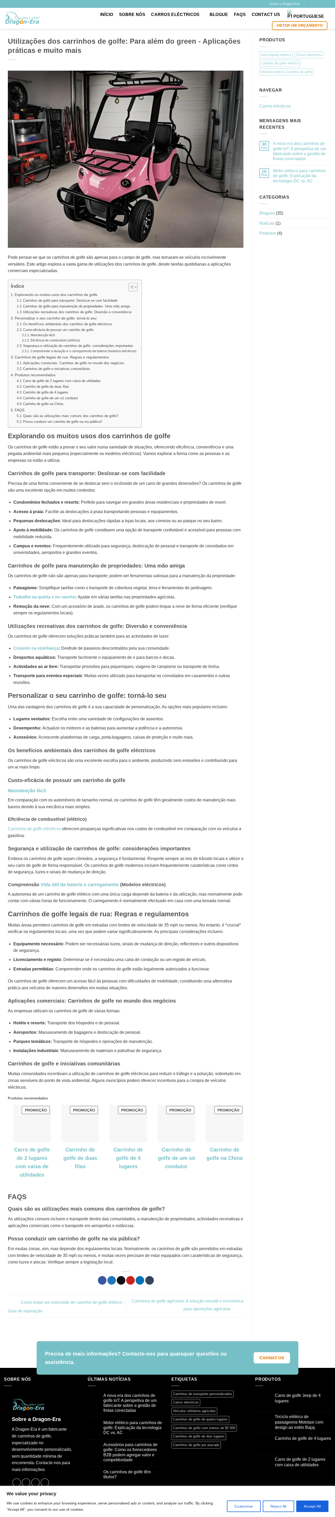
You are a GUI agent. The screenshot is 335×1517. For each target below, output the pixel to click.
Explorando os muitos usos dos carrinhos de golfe (56, 295)
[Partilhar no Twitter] (111, 1280)
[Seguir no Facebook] (309, 4)
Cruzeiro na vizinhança (36, 648)
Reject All (278, 1506)
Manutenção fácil (43, 335)
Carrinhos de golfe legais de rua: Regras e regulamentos (62, 357)
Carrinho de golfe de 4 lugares (45, 392)
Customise (243, 1506)
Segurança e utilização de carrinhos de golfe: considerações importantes (78, 346)
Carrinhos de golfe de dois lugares (199, 1436)
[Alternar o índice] (130, 287)
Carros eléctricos (175, 14)
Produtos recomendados (35, 375)
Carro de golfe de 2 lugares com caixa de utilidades (62, 381)
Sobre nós (132, 14)
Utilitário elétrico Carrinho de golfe (286, 72)
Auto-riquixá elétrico (276, 55)
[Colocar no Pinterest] (130, 1280)
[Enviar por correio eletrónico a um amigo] (121, 1280)
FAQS (240, 14)
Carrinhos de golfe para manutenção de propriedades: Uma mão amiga (76, 306)
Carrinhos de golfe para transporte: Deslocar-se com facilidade (70, 300)
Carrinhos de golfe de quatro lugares (200, 1419)
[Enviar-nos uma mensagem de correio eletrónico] (319, 4)
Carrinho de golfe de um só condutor (50, 398)
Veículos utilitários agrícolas (194, 1411)
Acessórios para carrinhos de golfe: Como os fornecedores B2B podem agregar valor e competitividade (130, 1452)
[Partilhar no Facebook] (102, 1280)
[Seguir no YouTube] (324, 4)
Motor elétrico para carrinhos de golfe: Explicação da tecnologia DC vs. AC (299, 175)
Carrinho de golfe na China (43, 404)
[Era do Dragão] (22, 18)
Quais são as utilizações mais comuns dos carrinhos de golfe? (70, 416)
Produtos (267, 233)
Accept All (312, 1506)
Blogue (219, 14)
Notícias (267, 223)
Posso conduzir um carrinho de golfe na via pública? (62, 422)
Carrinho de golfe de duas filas (46, 387)
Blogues (267, 213)
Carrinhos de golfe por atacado (196, 1445)
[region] (167, 1501)
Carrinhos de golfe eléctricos (34, 829)
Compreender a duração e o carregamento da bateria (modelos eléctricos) (83, 351)
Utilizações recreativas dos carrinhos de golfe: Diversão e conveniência (77, 312)
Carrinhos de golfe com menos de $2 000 (204, 1428)
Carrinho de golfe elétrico (280, 63)
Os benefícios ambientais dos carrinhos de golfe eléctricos (67, 324)
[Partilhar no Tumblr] (149, 1280)
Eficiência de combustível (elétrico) (55, 340)
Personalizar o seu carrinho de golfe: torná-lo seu (56, 318)
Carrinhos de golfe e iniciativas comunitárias (56, 369)
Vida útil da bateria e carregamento (80, 884)
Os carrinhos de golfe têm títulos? (127, 1474)
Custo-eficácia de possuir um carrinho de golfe (58, 330)
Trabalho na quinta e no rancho (44, 597)
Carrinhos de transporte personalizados (202, 1394)
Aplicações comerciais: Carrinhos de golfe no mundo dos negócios (73, 363)
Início (106, 14)
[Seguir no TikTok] (314, 4)
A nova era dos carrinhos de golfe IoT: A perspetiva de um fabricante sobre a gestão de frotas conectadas (299, 151)
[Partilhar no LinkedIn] (140, 1280)
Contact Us (266, 14)
